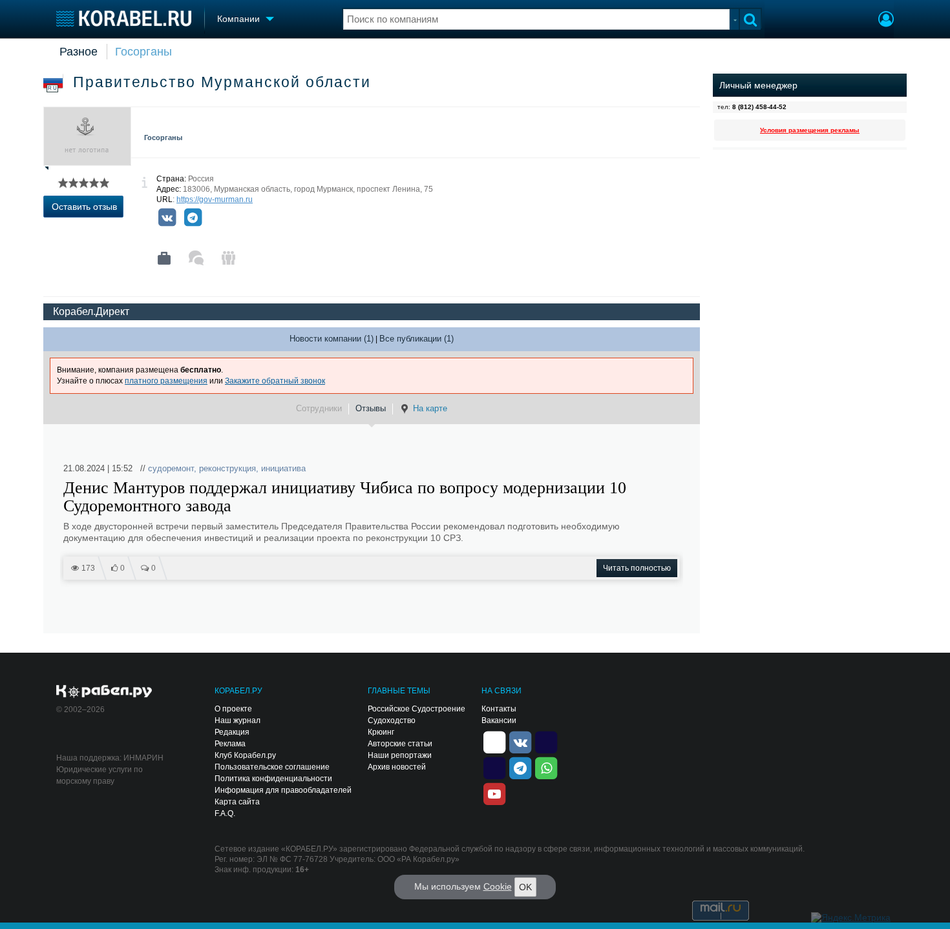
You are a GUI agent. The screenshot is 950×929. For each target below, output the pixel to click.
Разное (78, 51)
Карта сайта (237, 801)
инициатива (283, 468)
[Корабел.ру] (104, 692)
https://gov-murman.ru (214, 199)
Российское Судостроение (416, 708)
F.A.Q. (225, 813)
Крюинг (381, 732)
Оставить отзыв (84, 206)
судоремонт (171, 468)
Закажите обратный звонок (275, 380)
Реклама (230, 743)
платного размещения (166, 380)
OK (525, 887)
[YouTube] (494, 793)
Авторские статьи (400, 743)
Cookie (497, 886)
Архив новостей (397, 766)
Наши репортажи (400, 755)
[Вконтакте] (166, 217)
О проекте (233, 708)
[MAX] (494, 767)
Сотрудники (319, 408)
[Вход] (886, 20)
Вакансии (498, 720)
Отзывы (370, 408)
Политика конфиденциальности (273, 778)
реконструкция (227, 468)
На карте (430, 408)
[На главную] (123, 18)
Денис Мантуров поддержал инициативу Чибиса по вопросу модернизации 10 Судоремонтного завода (344, 497)
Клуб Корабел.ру (245, 755)
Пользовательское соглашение (272, 766)
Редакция (232, 732)
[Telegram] (192, 217)
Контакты (498, 708)
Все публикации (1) (416, 338)
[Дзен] (494, 741)
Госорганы (143, 51)
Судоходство (392, 720)
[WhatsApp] (546, 767)
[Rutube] (546, 741)
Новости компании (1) (332, 338)
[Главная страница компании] (164, 258)
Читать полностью (637, 568)
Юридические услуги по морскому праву (99, 775)
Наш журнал (237, 720)
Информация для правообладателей (283, 790)
